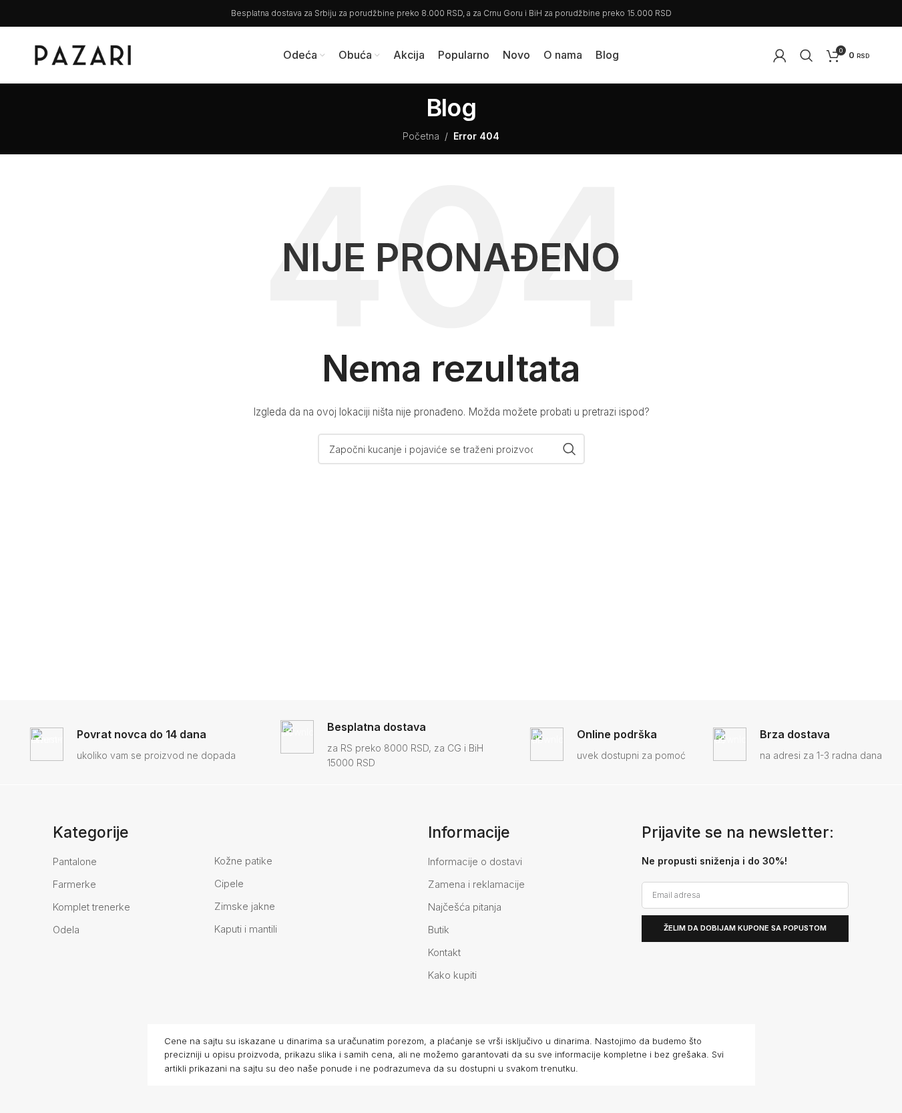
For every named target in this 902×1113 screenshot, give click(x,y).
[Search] (806, 55)
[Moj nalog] (779, 55)
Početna (421, 136)
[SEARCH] (569, 449)
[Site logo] (83, 53)
